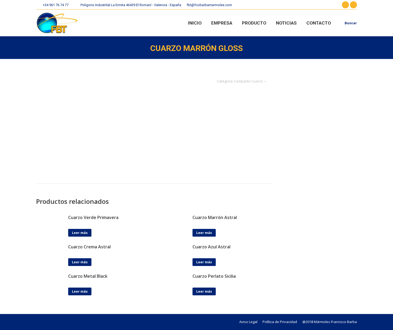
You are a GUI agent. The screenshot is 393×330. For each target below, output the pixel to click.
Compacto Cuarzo (248, 81)
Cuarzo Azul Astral (211, 247)
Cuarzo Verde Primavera (93, 217)
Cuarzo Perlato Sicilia (214, 276)
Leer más (80, 232)
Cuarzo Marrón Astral (214, 217)
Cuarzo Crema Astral (89, 247)
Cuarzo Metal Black (87, 276)
